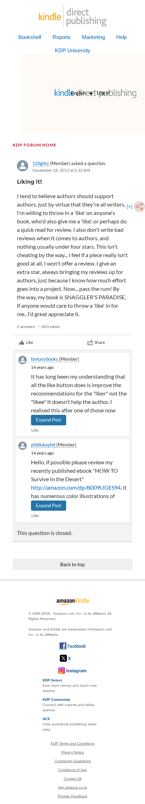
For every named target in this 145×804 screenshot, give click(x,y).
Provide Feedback (72, 796)
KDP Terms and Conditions (72, 743)
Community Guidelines (73, 761)
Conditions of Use (72, 770)
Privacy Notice (72, 752)
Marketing (93, 37)
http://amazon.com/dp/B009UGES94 (76, 487)
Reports (61, 37)
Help (121, 37)
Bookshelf (29, 37)
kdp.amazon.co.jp (72, 787)
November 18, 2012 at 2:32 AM (61, 170)
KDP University (72, 50)
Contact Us (73, 778)
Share (99, 342)
